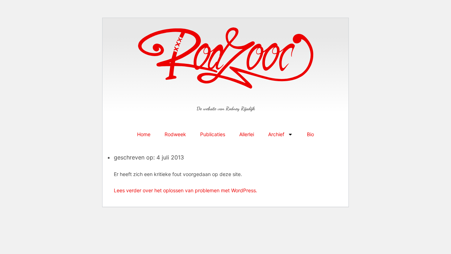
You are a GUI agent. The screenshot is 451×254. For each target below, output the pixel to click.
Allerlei (246, 134)
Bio (310, 134)
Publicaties (212, 134)
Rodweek (175, 134)
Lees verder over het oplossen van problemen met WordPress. (185, 190)
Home (143, 134)
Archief (276, 134)
